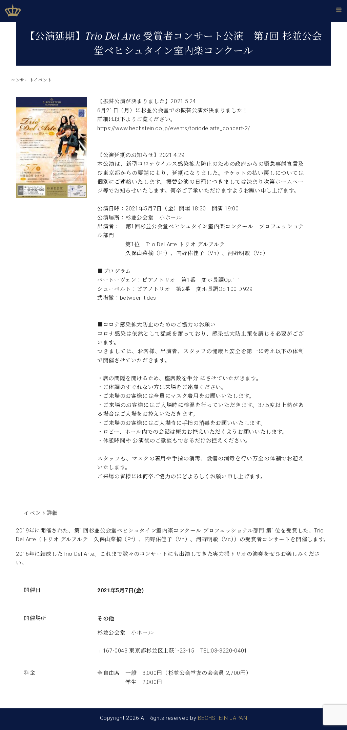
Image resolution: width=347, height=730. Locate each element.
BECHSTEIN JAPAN (222, 718)
